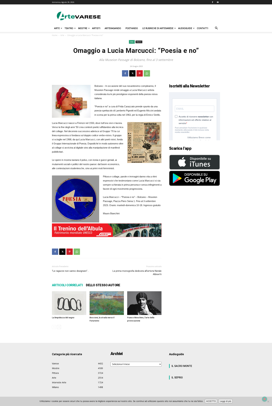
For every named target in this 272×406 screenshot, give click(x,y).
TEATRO (69, 28)
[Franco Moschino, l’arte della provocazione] (144, 303)
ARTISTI (96, 28)
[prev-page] (54, 327)
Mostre (138, 42)
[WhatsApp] (147, 73)
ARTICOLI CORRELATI (67, 285)
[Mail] (217, 2)
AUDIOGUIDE (185, 28)
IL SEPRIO (177, 377)
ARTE (57, 28)
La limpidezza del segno (63, 317)
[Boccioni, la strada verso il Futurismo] (107, 303)
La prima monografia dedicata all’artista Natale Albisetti (137, 273)
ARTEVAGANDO (113, 28)
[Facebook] (212, 2)
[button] (216, 28)
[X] (132, 73)
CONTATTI (202, 28)
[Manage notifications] (264, 399)
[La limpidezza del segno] (69, 303)
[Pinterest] (139, 73)
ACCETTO (211, 401)
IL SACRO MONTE (182, 366)
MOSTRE (82, 28)
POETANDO (131, 28)
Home (54, 35)
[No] (268, 401)
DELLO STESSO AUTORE (103, 285)
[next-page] (59, 327)
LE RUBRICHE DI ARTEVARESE (157, 28)
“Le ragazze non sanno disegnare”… (70, 271)
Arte (62, 35)
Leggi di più (225, 401)
